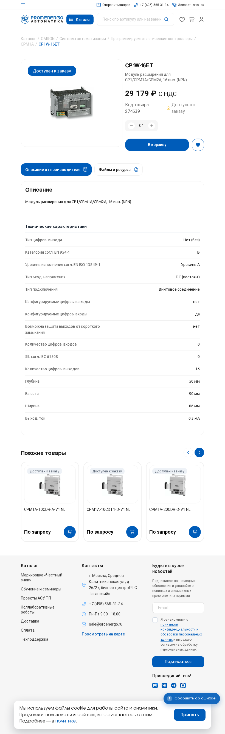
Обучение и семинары (41, 589)
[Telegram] (173, 685)
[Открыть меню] (23, 5)
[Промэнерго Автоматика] (42, 19)
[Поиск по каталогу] (135, 19)
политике (65, 721)
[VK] (164, 685)
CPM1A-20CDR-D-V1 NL (169, 509)
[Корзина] (192, 19)
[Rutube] (155, 685)
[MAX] (183, 685)
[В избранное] (198, 145)
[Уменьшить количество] (131, 125)
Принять (190, 715)
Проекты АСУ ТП (36, 598)
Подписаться (178, 662)
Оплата (28, 630)
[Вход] (201, 19)
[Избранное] (182, 19)
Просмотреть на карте (103, 634)
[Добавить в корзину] (70, 532)
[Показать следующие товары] (199, 452)
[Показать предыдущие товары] (188, 452)
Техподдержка (34, 639)
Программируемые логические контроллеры (152, 39)
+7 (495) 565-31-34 (106, 604)
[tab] (56, 169)
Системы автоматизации (83, 39)
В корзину (157, 144)
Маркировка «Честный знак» (41, 577)
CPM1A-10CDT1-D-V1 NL (108, 509)
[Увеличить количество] (151, 125)
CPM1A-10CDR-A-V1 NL (44, 509)
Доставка (30, 621)
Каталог (28, 39)
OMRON (48, 39)
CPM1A (27, 44)
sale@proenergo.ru (105, 624)
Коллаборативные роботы (38, 609)
